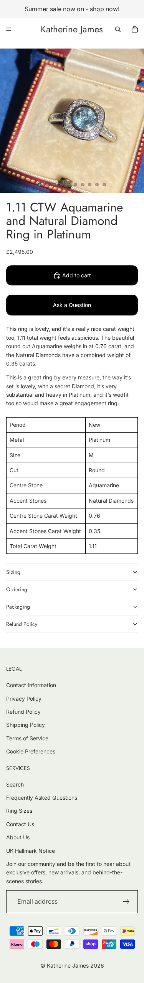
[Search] (117, 29)
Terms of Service (27, 738)
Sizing (13, 572)
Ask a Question (72, 305)
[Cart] (134, 29)
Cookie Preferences (30, 751)
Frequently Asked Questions (41, 797)
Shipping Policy (25, 724)
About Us (18, 837)
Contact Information (31, 685)
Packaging (18, 607)
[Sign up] (126, 902)
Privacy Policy (23, 698)
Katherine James (68, 965)
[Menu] (9, 29)
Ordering (16, 589)
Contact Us (20, 824)
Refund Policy (21, 624)
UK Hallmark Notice (30, 850)
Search (15, 784)
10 (104, 184)
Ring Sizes (19, 810)
